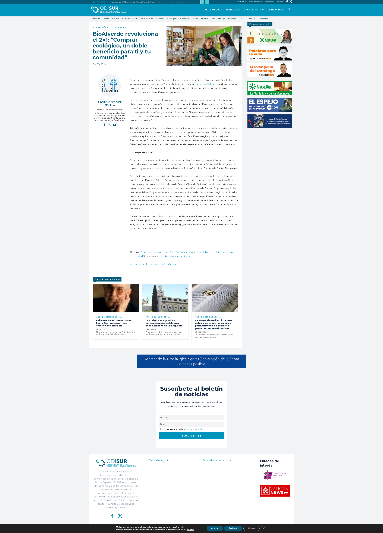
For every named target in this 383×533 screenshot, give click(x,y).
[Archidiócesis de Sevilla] (109, 85)
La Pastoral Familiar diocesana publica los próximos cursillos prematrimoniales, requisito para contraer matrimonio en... (213, 324)
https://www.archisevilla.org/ (110, 110)
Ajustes (251, 528)
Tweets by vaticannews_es (217, 460)
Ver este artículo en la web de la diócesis (153, 264)
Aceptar (215, 528)
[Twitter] (291, 2)
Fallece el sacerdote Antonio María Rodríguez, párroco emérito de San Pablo (113, 323)
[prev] (202, 2)
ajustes (190, 529)
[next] (207, 2)
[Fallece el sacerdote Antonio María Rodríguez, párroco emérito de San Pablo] (116, 298)
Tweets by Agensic (159, 460)
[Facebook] (287, 2)
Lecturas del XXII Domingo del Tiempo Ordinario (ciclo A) (133, 2)
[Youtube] (114, 124)
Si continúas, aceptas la (181, 429)
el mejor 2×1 (204, 84)
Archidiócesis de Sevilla (109, 27)
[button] (289, 9)
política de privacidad (192, 429)
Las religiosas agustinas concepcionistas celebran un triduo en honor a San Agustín (164, 323)
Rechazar (233, 528)
